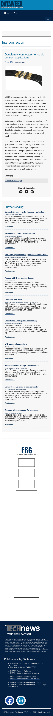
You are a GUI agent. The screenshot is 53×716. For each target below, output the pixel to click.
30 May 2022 (9, 62)
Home (7, 13)
